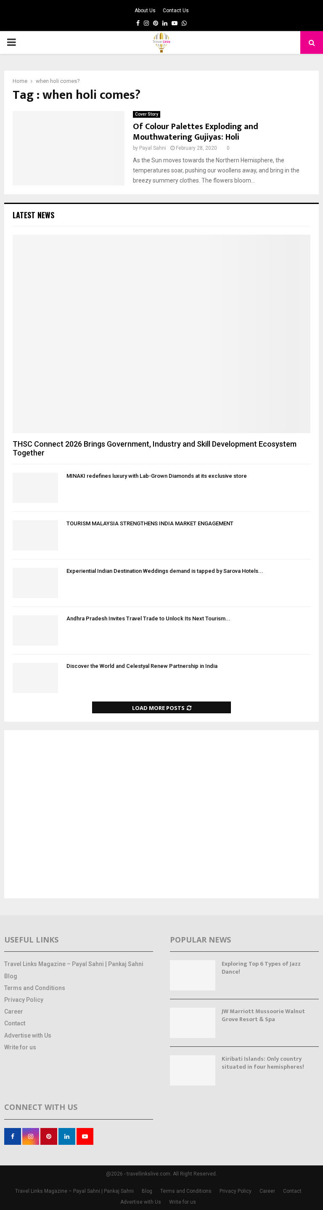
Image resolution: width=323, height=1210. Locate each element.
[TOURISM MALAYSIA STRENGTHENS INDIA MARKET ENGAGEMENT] (35, 535)
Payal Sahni (152, 148)
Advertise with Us (27, 1035)
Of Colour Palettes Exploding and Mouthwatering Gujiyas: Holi (195, 131)
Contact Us (176, 10)
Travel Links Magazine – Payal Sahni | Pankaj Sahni (73, 964)
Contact (14, 1023)
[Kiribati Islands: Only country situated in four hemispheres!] (192, 1070)
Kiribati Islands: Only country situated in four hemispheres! (263, 1062)
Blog (10, 976)
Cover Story (146, 114)
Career (13, 1011)
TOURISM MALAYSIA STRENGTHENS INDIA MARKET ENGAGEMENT (149, 523)
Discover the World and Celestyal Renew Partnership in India (141, 666)
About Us (145, 10)
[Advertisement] (161, 815)
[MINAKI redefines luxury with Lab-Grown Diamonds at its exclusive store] (35, 488)
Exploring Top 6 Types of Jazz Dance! (261, 967)
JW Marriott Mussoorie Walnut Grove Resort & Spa (263, 1015)
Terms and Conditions (34, 988)
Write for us (20, 1047)
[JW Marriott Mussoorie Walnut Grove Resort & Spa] (192, 1023)
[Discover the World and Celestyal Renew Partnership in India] (35, 678)
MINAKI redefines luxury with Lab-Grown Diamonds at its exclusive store (156, 476)
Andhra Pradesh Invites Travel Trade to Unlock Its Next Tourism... (148, 618)
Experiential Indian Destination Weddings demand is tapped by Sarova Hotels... (164, 571)
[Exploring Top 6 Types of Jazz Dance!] (192, 975)
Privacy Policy (23, 999)
